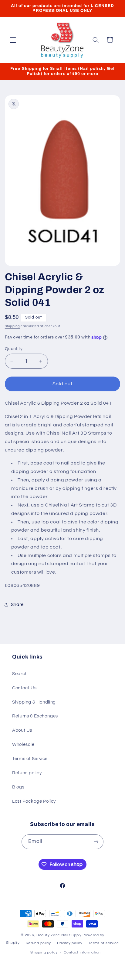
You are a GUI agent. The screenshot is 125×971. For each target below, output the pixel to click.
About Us (22, 730)
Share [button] (17, 604)
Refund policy (27, 773)
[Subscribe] (96, 841)
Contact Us (24, 688)
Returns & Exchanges (35, 716)
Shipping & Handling (34, 702)
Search (20, 674)
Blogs (18, 787)
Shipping (12, 326)
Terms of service (103, 943)
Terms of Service (30, 758)
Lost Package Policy (34, 801)
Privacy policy (70, 943)
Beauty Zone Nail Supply (59, 935)
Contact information (82, 952)
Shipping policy (44, 952)
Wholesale (23, 744)
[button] (13, 40)
